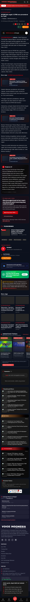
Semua (26, 418)
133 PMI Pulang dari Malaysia (15, 75)
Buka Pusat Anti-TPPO (9, 212)
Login (6, 375)
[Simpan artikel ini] (25, 24)
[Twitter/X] (5, 540)
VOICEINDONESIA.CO (7, 37)
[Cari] (24, 2)
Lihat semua (25, 334)
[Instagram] (9, 540)
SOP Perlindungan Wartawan (7, 560)
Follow (24, 274)
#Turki (24, 239)
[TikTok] (12, 540)
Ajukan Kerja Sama (7, 364)
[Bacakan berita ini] (22, 24)
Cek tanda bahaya (8, 216)
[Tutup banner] (27, 272)
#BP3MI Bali (4, 239)
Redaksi (3, 551)
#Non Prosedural (17, 239)
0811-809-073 (6, 221)
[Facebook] (2, 540)
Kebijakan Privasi (5, 562)
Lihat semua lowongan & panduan (8, 520)
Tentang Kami (4, 549)
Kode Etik (3, 558)
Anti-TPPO (3, 546)
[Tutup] (26, 582)
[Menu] (27, 2)
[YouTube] (16, 540)
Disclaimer (3, 555)
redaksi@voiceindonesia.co (9, 288)
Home (2, 9)
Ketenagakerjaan (7, 9)
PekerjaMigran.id (9, 498)
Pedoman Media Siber (6, 553)
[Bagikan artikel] (28, 24)
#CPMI (10, 239)
